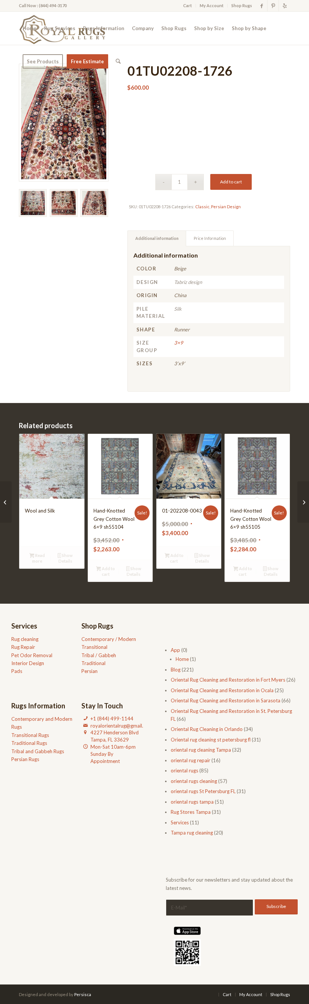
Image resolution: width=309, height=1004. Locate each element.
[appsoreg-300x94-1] (187, 930)
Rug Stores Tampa (191, 812)
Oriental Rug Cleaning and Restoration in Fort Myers (228, 680)
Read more (38, 558)
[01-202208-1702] (303, 502)
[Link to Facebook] (261, 5)
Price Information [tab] (210, 238)
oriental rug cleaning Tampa (201, 750)
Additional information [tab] (157, 238)
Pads (16, 671)
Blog (176, 670)
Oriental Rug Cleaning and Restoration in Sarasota (225, 700)
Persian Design (226, 206)
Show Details (65, 558)
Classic (202, 206)
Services (180, 822)
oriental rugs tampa (192, 802)
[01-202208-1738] (6, 502)
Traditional (93, 663)
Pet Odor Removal (31, 655)
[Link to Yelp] (284, 5)
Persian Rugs (25, 759)
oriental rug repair (190, 760)
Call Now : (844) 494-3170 (43, 5)
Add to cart (231, 182)
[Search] (118, 61)
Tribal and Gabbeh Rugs (37, 751)
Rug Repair (23, 647)
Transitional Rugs (30, 735)
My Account (211, 5)
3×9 (178, 343)
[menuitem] (187, 6)
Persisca (82, 994)
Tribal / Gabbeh (98, 655)
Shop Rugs (241, 5)
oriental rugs (184, 770)
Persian (89, 671)
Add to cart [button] (108, 571)
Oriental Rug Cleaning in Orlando (207, 729)
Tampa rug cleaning (192, 833)
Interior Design (27, 663)
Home (182, 659)
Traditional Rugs (29, 743)
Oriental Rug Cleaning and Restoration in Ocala (222, 690)
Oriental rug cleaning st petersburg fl (211, 740)
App (175, 650)
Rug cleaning (24, 639)
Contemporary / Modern (108, 639)
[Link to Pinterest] (273, 5)
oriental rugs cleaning (194, 781)
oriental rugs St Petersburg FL (203, 791)
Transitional (94, 647)
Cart (187, 5)
